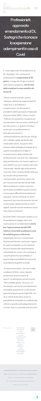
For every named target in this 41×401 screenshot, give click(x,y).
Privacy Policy (16, 384)
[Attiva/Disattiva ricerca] (29, 8)
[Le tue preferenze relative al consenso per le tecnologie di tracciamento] (37, 397)
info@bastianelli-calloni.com (28, 381)
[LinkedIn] (33, 329)
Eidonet (21, 353)
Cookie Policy (24, 384)
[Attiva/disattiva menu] (36, 8)
